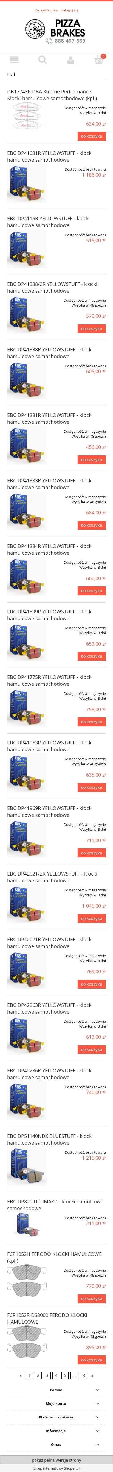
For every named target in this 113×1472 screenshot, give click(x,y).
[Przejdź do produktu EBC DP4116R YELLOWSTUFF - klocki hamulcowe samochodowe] (27, 248)
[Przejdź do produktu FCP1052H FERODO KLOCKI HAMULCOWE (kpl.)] (27, 1280)
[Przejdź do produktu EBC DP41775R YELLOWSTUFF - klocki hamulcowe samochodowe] (27, 707)
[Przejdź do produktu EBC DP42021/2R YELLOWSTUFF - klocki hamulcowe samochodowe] (27, 903)
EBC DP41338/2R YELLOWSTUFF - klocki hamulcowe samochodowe (52, 287)
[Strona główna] (56, 30)
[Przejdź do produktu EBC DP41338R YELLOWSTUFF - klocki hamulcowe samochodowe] (27, 379)
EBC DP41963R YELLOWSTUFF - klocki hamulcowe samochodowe (50, 746)
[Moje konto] (70, 60)
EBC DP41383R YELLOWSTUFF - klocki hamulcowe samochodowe (50, 484)
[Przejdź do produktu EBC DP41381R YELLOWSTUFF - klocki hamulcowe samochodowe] (27, 445)
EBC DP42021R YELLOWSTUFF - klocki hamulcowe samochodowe (50, 942)
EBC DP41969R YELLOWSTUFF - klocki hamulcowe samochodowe (50, 811)
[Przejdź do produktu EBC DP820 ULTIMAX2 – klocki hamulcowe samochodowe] (27, 1225)
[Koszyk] (99, 60)
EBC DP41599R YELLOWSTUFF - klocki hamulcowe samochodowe (50, 615)
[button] (14, 60)
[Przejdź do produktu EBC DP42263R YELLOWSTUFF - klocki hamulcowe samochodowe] (27, 1035)
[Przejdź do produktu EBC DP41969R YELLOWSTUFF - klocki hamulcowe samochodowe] (27, 838)
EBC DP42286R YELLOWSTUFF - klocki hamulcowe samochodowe (50, 1074)
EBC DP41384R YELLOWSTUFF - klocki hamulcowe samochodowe (50, 549)
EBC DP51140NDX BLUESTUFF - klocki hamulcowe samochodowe (50, 1139)
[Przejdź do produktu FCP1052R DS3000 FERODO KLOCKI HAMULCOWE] (27, 1341)
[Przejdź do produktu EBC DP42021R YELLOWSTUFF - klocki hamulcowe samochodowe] (27, 969)
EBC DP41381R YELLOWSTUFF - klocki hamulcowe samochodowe (50, 418)
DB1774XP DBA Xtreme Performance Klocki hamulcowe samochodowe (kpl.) (52, 95)
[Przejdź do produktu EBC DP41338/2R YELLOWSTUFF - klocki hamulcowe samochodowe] (27, 314)
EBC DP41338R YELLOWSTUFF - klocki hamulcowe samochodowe (50, 353)
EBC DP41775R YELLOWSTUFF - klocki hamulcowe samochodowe (50, 680)
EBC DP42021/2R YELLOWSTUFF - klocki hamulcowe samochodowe (52, 877)
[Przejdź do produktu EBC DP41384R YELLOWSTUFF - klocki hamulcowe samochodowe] (27, 576)
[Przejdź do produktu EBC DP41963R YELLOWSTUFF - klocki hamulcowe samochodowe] (27, 772)
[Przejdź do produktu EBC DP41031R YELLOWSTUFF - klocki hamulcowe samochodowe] (27, 183)
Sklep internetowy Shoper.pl (56, 1468)
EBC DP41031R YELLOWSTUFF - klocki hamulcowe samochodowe (50, 156)
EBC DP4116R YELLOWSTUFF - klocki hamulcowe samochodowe (48, 221)
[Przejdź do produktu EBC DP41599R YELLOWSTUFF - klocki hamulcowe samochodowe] (27, 641)
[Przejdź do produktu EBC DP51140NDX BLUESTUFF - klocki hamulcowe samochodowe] (27, 1166)
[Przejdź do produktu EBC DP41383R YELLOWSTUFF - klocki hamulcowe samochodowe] (27, 510)
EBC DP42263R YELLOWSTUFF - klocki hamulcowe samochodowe (50, 1008)
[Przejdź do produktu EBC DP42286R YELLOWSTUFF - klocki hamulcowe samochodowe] (27, 1100)
